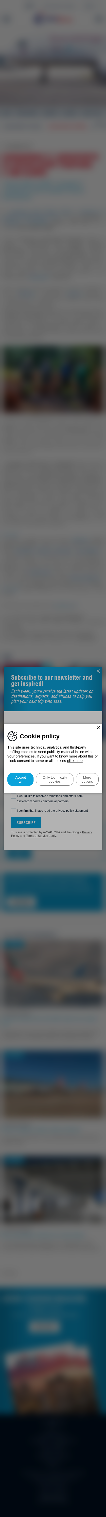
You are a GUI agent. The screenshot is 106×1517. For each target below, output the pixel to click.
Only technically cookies (55, 779)
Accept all (20, 779)
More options (87, 779)
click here (75, 760)
